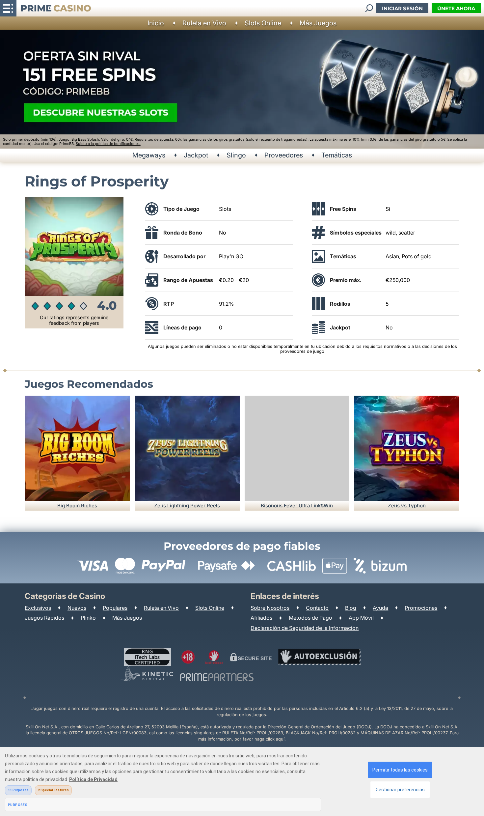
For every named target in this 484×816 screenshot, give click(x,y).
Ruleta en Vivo (204, 23)
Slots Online (263, 23)
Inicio (156, 23)
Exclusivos (38, 608)
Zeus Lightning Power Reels (187, 505)
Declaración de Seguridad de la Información (305, 628)
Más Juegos (318, 23)
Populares (115, 608)
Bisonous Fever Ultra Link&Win (297, 505)
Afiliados (261, 617)
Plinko (88, 617)
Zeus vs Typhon (407, 505)
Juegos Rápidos (44, 617)
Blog (350, 608)
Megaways (148, 155)
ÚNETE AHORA (456, 8)
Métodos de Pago (310, 617)
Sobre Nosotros (270, 608)
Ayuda (380, 608)
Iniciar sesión (402, 8)
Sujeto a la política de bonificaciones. (108, 143)
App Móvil (361, 617)
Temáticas (336, 155)
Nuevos (76, 608)
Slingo (236, 155)
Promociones (421, 608)
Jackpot (196, 155)
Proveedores (283, 155)
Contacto (317, 608)
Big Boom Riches (77, 505)
